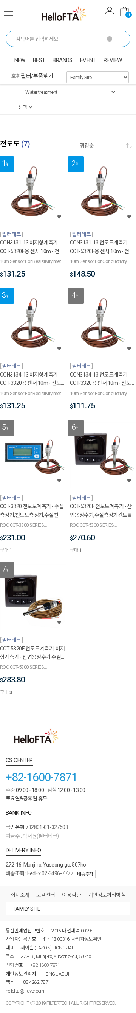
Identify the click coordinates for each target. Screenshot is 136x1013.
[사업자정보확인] (86, 939)
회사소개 (20, 895)
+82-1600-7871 (41, 777)
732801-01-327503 (46, 827)
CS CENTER (19, 760)
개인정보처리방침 (107, 895)
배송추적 (85, 874)
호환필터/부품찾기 (32, 76)
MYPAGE (109, 12)
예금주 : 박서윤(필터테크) (32, 836)
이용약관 (71, 895)
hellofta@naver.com (25, 991)
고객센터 (45, 895)
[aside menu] (8, 15)
